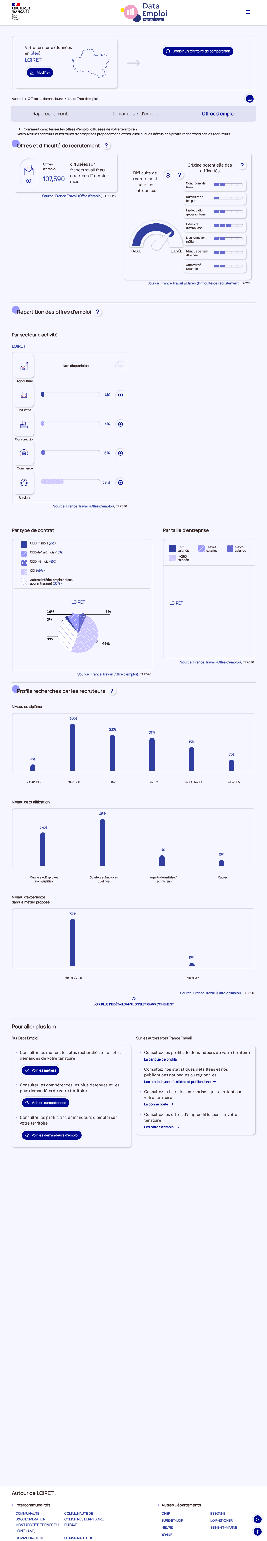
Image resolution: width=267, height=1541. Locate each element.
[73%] (73, 942)
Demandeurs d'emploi (135, 113)
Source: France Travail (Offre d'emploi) (72, 195)
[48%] (103, 842)
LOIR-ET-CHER (221, 1520)
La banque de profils (161, 1059)
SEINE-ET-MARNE (223, 1527)
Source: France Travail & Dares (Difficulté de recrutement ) (194, 283)
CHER (166, 1513)
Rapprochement (50, 113)
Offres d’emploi (219, 114)
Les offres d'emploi (159, 1127)
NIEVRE (167, 1527)
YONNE (167, 1534)
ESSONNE (217, 1513)
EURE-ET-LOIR (172, 1520)
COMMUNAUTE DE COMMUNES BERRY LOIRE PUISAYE (84, 1519)
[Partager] (257, 1519)
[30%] (73, 747)
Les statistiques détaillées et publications (177, 1081)
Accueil (17, 98)
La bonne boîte (156, 1104)
